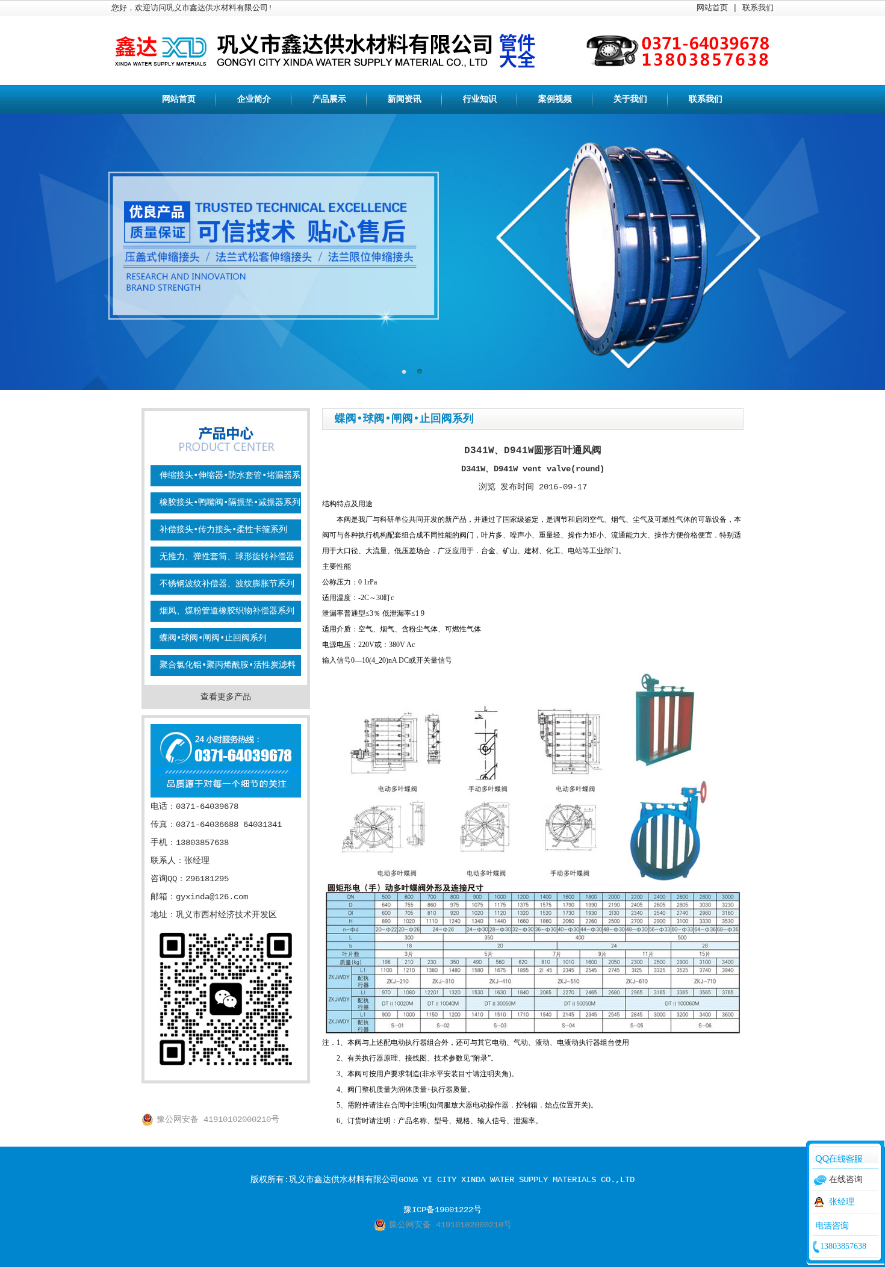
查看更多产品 (225, 697)
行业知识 (480, 99)
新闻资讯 (404, 99)
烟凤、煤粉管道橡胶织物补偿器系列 (227, 611)
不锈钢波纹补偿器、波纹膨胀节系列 (227, 584)
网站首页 (712, 8)
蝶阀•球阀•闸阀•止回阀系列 (213, 638)
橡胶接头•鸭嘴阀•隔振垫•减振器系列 (230, 502)
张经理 (841, 1202)
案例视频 (555, 99)
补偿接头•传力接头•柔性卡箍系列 (223, 529)
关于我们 (630, 99)
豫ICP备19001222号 (442, 1210)
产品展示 (329, 99)
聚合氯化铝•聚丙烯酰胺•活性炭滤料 (228, 665)
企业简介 (254, 99)
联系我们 (758, 8)
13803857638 (843, 1246)
